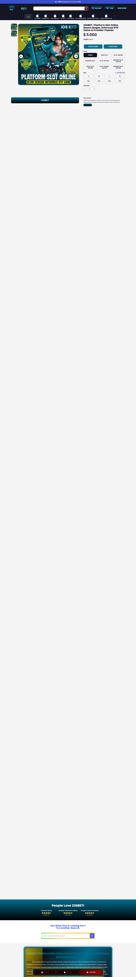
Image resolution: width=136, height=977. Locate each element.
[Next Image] (76, 56)
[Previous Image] (21, 56)
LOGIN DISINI (113, 46)
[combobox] (59, 8)
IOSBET (45, 100)
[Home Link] (24, 8)
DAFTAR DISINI (93, 46)
